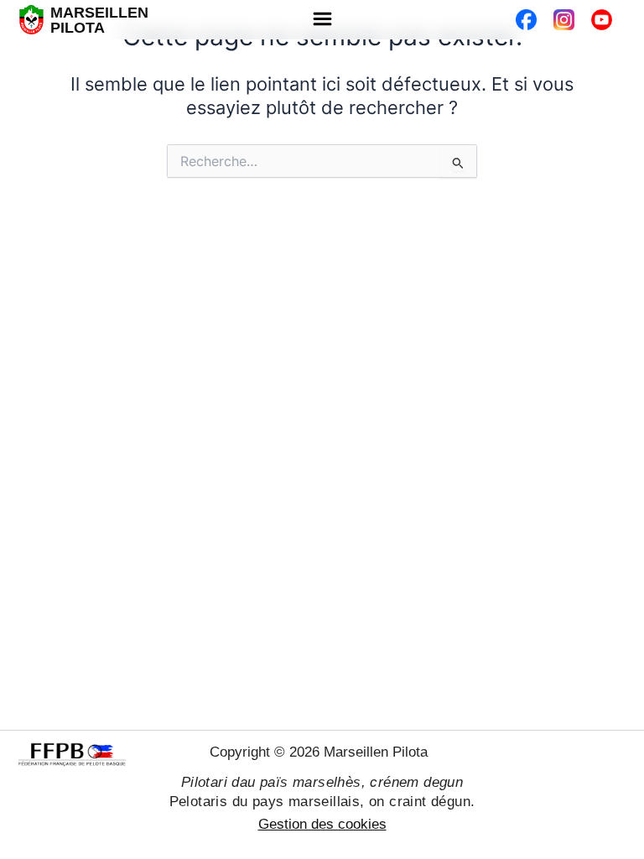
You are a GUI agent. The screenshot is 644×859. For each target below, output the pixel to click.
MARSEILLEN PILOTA (99, 20)
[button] (322, 20)
